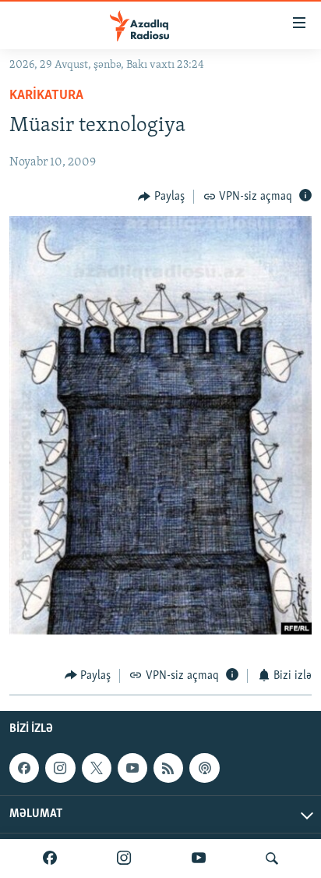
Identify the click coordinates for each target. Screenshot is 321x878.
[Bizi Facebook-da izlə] (50, 858)
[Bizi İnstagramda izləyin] (124, 858)
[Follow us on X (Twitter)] (96, 768)
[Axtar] (272, 858)
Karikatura (46, 96)
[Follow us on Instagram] (60, 768)
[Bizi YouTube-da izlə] (199, 858)
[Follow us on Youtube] (132, 768)
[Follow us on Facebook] (24, 768)
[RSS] (168, 768)
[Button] (161, 197)
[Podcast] (204, 768)
